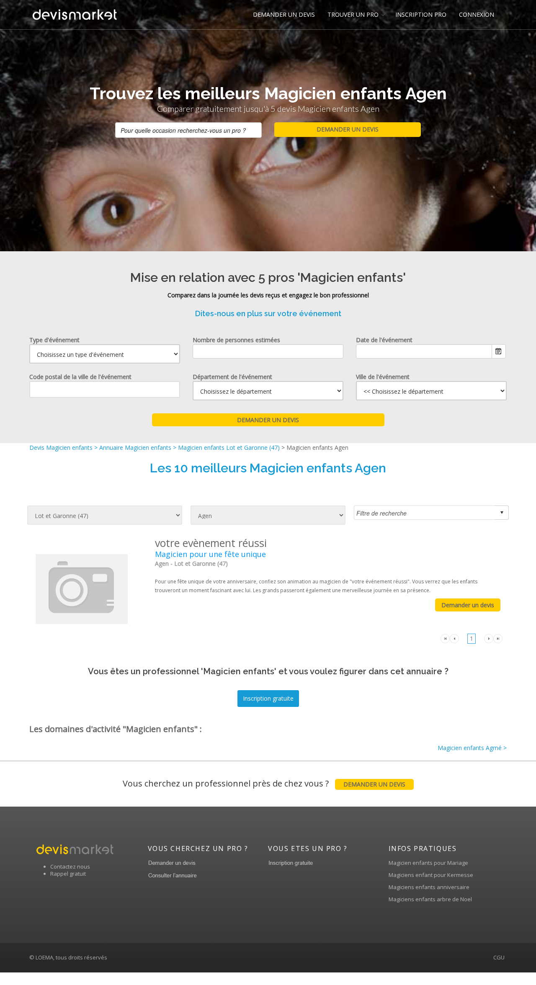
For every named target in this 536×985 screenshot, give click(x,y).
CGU (499, 957)
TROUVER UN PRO (353, 14)
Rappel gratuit (68, 873)
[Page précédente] (454, 638)
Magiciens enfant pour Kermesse (431, 875)
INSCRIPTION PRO (420, 14)
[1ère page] (445, 638)
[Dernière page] (497, 638)
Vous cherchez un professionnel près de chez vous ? (264, 783)
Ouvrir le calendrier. (499, 351)
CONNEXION (476, 14)
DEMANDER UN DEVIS (284, 14)
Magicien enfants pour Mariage (428, 862)
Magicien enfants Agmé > (472, 748)
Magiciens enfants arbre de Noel (430, 899)
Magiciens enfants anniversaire (429, 887)
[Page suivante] (488, 638)
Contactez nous (70, 866)
